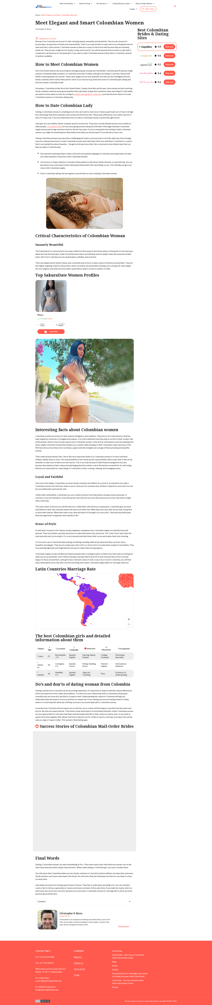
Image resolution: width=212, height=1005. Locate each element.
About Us (78, 957)
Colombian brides (54, 126)
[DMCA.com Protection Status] (42, 1001)
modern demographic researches (88, 94)
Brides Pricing (85, 3)
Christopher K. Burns (43, 29)
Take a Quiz (149, 9)
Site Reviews (101, 3)
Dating (115, 969)
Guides (132, 9)
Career (77, 975)
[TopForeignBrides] (44, 6)
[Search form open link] (175, 6)
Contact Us (78, 963)
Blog (114, 961)
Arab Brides (117, 951)
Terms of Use (79, 969)
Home (37, 15)
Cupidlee (50, 319)
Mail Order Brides (66, 3)
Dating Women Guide (121, 3)
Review (115, 987)
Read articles (123, 926)
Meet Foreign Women (144, 3)
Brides (115, 965)
